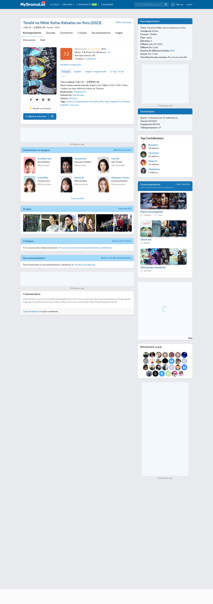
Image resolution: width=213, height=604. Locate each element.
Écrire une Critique (121, 241)
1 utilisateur (91, 58)
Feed (42, 39)
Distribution (66, 32)
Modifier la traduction (70, 64)
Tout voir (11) (124, 208)
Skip (190, 338)
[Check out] (161, 228)
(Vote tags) (74, 105)
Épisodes (50, 32)
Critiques (82, 32)
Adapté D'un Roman (120, 101)
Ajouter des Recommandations (116, 258)
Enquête (64, 104)
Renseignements (32, 32)
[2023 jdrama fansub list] (161, 256)
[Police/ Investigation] (161, 201)
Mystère (73, 98)
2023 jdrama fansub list (153, 267)
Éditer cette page (123, 22)
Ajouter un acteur (122, 150)
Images (119, 32)
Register (35, 311)
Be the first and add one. (84, 264)
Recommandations (101, 32)
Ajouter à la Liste (37, 116)
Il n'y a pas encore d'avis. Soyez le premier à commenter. (85, 247)
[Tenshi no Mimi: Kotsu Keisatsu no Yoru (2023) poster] (40, 70)
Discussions (29, 39)
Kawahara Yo (79, 91)
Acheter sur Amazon (41, 108)
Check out (146, 239)
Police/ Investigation (151, 211)
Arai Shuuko (78, 95)
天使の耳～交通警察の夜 (87, 82)
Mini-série (104, 101)
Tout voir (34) (77, 198)
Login (25, 311)
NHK (172, 50)
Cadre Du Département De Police (82, 101)
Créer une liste (182, 184)
